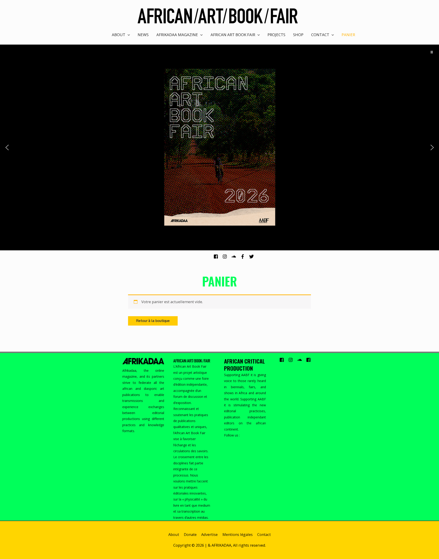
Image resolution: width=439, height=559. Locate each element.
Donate (190, 534)
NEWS (143, 34)
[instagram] (226, 256)
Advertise (209, 534)
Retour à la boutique (153, 320)
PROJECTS (276, 34)
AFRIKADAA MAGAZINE (177, 34)
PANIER (348, 34)
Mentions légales (237, 534)
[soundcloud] (235, 256)
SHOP (298, 34)
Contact (264, 534)
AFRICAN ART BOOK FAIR (233, 34)
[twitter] (252, 256)
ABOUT (118, 34)
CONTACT (320, 34)
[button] (432, 52)
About (173, 534)
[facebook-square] (218, 256)
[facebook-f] (244, 256)
